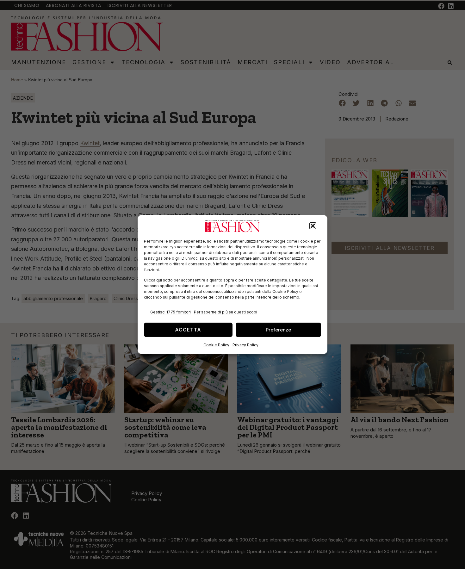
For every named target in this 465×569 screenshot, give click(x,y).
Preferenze (278, 330)
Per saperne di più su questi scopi (225, 312)
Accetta (188, 330)
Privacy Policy (245, 345)
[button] (313, 226)
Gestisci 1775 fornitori (170, 312)
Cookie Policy (216, 345)
